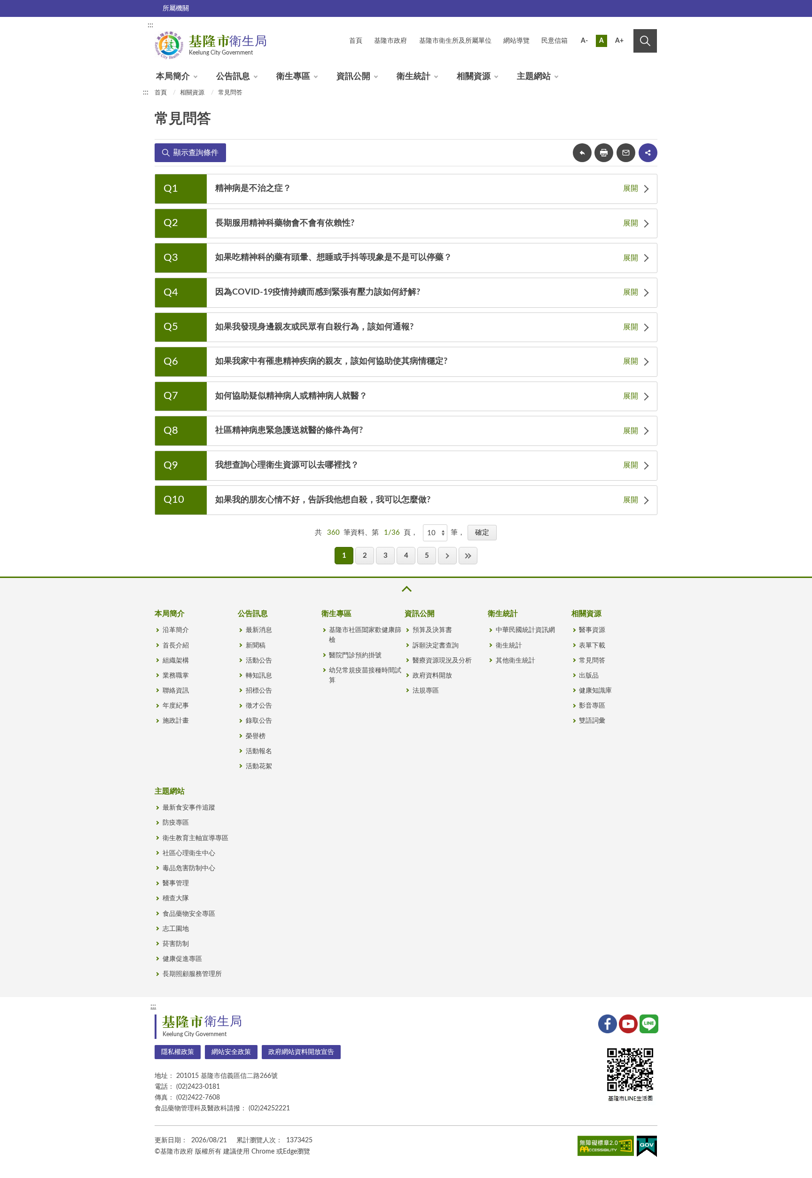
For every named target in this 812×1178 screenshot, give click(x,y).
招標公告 (259, 690)
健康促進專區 (182, 959)
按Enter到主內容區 (625, 26)
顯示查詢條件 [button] (196, 152)
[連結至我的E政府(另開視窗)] (646, 1148)
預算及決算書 (432, 630)
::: (150, 25)
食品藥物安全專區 (189, 914)
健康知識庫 (595, 690)
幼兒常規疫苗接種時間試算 (365, 675)
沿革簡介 (176, 630)
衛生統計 (413, 76)
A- (584, 41)
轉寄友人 (626, 152)
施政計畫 (176, 721)
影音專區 (592, 705)
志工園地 (176, 929)
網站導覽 (516, 41)
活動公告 (259, 660)
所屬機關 (176, 8)
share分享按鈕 (648, 152)
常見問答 (230, 93)
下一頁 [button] (447, 555)
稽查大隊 (176, 898)
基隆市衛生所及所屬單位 (455, 41)
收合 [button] (406, 589)
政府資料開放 (432, 675)
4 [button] (406, 555)
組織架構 (176, 660)
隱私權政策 (177, 1052)
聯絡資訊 (176, 690)
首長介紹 (176, 645)
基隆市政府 (390, 41)
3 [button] (385, 555)
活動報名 (259, 751)
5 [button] (427, 555)
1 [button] (344, 555)
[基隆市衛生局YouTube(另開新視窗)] (627, 1023)
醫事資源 (592, 630)
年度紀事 (176, 705)
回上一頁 (582, 152)
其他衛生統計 (515, 660)
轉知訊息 (259, 675)
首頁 (161, 93)
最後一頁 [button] (468, 555)
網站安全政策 (231, 1052)
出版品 (589, 675)
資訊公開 (353, 76)
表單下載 (592, 645)
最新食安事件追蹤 (189, 807)
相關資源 (474, 76)
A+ (619, 41)
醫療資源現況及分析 (442, 660)
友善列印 (603, 152)
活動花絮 (259, 766)
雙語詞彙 (592, 721)
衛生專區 (293, 76)
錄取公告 (259, 721)
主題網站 (534, 76)
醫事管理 (176, 883)
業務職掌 (176, 675)
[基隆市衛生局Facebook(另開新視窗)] (606, 1023)
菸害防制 (176, 944)
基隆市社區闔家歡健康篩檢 (365, 635)
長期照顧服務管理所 (192, 974)
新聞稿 (255, 645)
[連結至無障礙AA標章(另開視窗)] (605, 1147)
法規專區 (426, 690)
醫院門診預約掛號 (355, 655)
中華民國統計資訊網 (525, 630)
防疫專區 (176, 822)
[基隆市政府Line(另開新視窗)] (648, 1023)
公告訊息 (233, 76)
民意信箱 (554, 41)
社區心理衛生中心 (189, 853)
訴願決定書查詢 (436, 645)
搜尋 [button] (645, 41)
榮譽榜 (255, 736)
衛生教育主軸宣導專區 (195, 838)
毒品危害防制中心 (189, 868)
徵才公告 (259, 705)
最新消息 (259, 630)
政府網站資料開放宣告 (301, 1052)
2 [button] (365, 555)
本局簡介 (173, 76)
